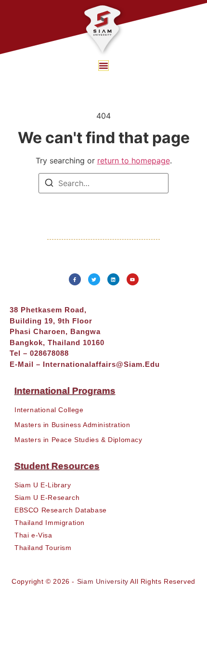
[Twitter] (94, 279)
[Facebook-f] (75, 279)
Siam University (103, 581)
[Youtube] (133, 279)
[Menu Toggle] (103, 65)
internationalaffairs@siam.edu (101, 364)
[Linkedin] (113, 279)
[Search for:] (103, 183)
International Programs (65, 391)
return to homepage (133, 160)
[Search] (49, 184)
